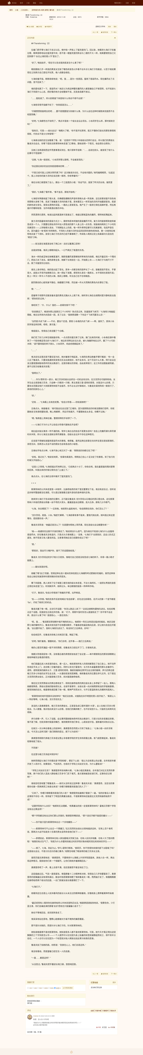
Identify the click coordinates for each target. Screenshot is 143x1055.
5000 (52, 988)
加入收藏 (31, 26)
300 (35, 988)
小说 (27, 3)
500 (40, 988)
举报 (99, 1027)
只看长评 (113, 1010)
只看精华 (105, 1010)
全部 (92, 1010)
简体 (109, 26)
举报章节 (49, 26)
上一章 (96, 32)
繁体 (115, 26)
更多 (114, 982)
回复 (105, 1027)
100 (30, 988)
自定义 (58, 988)
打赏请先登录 (68, 988)
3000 (46, 988)
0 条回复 (112, 1027)
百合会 (14, 3)
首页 (21, 3)
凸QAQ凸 (36, 1016)
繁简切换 (117, 3)
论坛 (40, 3)
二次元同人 (24, 10)
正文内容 (30, 37)
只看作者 (98, 1010)
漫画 (34, 3)
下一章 (113, 32)
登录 (133, 3)
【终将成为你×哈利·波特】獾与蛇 (42, 10)
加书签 (40, 26)
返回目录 (105, 32)
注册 (127, 3)
